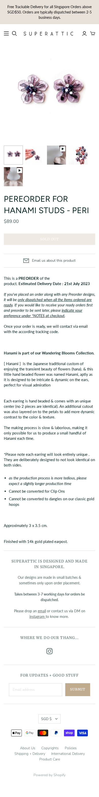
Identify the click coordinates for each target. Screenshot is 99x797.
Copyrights (50, 748)
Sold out (49, 239)
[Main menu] (6, 33)
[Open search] (14, 33)
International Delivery (68, 753)
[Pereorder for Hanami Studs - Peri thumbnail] (13, 155)
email (42, 611)
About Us (27, 748)
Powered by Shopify (49, 775)
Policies (71, 748)
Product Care (49, 759)
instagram (37, 616)
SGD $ (46, 718)
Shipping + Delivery (29, 753)
